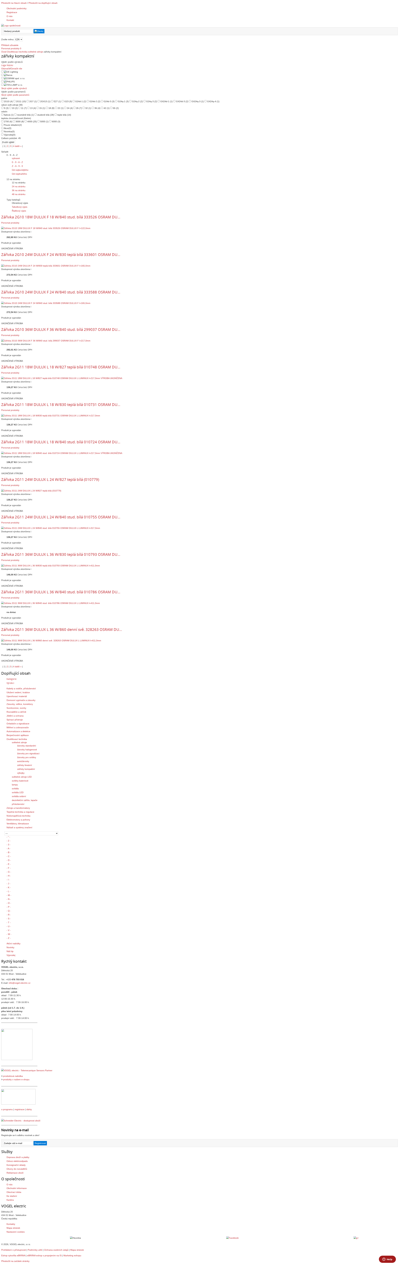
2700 (8, 121)
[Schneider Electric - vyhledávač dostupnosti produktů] (20, 1120)
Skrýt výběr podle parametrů (15, 95)
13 (33, 108)
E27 (57, 101)
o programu (7, 1109)
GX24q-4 (213, 101)
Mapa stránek (13, 1228)
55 (116, 108)
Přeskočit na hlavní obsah (14, 3)
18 (51, 108)
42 (107, 108)
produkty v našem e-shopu (16, 1079)
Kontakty (11, 1224)
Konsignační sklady (16, 1165)
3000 (20, 121)
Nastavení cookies (16, 1232)
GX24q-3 (198, 101)
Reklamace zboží (15, 1173)
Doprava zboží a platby (18, 1157)
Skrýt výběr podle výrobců (14, 88)
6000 (56, 121)
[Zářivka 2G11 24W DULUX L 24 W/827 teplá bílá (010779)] (31, 490)
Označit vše (16, 68)
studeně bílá (45, 115)
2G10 (8, 101)
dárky (29, 1109)
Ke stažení (12, 1196)
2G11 (21, 101)
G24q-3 (151, 101)
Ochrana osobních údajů (56, 1250)
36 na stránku (18, 190)
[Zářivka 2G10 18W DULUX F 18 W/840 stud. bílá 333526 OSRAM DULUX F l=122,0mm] (45, 228)
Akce (7, 128)
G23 (68, 101)
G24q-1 (123, 101)
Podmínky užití (35, 1250)
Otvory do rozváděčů (17, 1169)
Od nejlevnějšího (20, 170)
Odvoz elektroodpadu (17, 1161)
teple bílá (64, 115)
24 (70, 108)
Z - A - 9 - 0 (17, 166)
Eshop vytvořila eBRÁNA (13, 1255)
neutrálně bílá (25, 115)
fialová (9, 115)
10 (15, 108)
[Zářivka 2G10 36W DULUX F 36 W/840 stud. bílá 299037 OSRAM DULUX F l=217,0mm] (45, 340)
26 (79, 108)
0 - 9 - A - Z (17, 162)
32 (88, 108)
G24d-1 (80, 101)
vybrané (16, 158)
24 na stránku (18, 186)
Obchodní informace (17, 1188)
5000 (44, 121)
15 (42, 108)
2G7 (33, 101)
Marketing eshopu (72, 1255)
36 (97, 108)
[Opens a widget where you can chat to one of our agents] (387, 1259)
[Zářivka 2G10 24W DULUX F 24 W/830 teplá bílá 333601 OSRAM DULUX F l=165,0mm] (45, 265)
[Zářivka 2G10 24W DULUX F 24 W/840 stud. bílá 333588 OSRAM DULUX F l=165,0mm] (45, 303)
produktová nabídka (13, 1076)
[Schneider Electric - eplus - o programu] (18, 1104)
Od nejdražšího (19, 174)
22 (61, 108)
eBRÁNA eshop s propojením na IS (44, 1255)
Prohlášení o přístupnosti (13, 1250)
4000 (32, 121)
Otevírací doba (14, 1192)
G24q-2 (137, 101)
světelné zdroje (35, 51)
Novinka (9, 131)
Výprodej (9, 134)
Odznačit (5, 68)
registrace (19, 1109)
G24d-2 (94, 101)
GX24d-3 (182, 101)
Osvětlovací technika (17, 51)
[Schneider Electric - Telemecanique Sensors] (26, 1070)
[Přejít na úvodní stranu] (10, 25)
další (18, 146)
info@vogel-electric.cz (19, 983)
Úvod (3, 51)
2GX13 (45, 101)
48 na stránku (18, 194)
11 (24, 108)
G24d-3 (109, 101)
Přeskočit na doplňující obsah (43, 3)
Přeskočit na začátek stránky (15, 1261)
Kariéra (10, 1200)
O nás (9, 1184)
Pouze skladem (13, 125)
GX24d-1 (166, 101)
